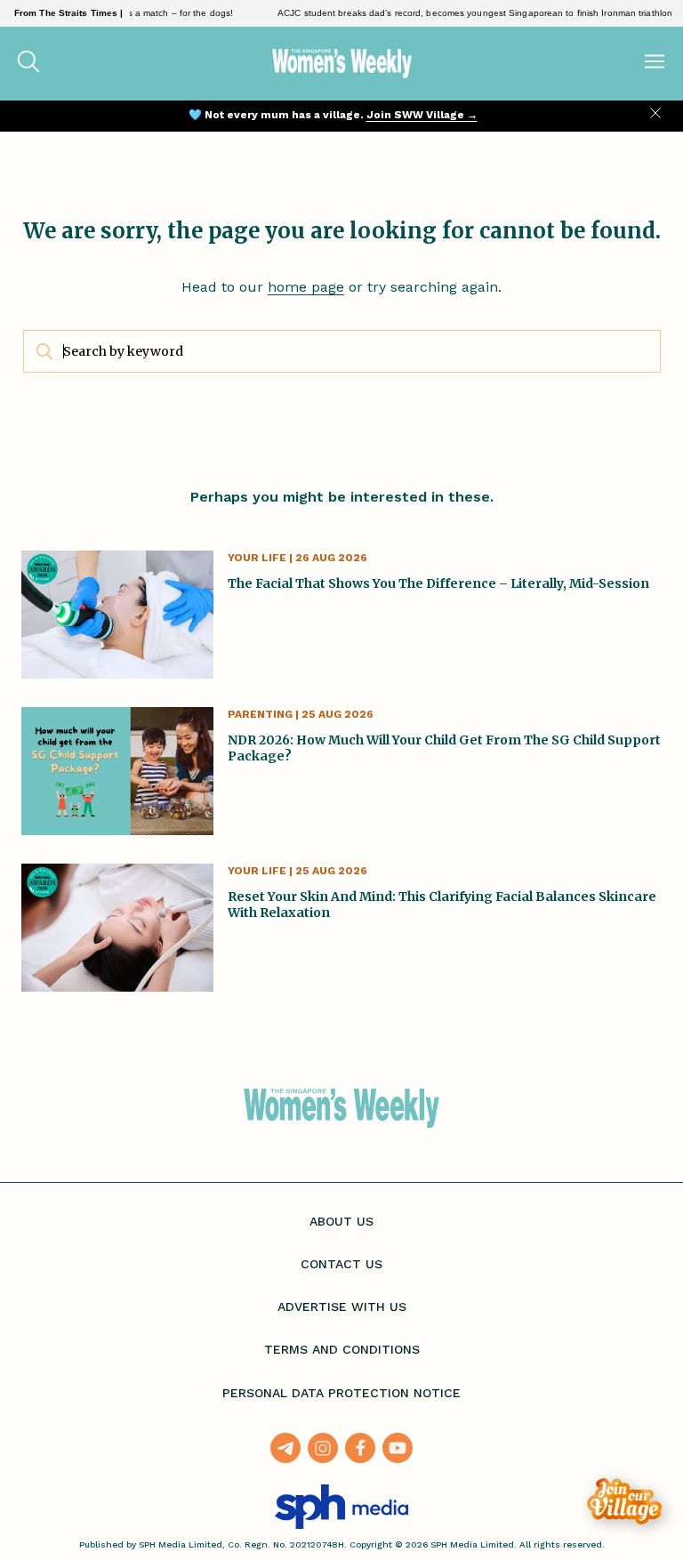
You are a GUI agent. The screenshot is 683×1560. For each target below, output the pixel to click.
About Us (341, 1221)
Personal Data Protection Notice (341, 1393)
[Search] (28, 63)
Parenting (260, 714)
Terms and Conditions (342, 1349)
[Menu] (654, 63)
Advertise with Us (341, 1306)
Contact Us (341, 1264)
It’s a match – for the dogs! (164, 13)
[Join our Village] (624, 1501)
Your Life (257, 557)
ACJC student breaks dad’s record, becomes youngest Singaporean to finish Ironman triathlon (462, 13)
